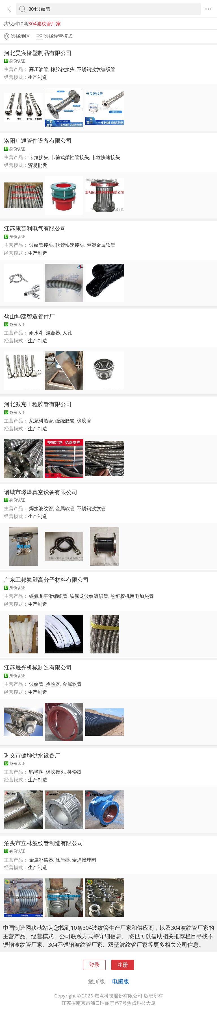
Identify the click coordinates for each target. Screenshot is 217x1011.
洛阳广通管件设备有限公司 (38, 140)
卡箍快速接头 (105, 157)
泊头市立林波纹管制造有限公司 (43, 843)
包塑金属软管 (100, 245)
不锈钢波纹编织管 (96, 69)
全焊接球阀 (84, 859)
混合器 (53, 332)
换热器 (53, 684)
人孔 (67, 332)
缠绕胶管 (65, 420)
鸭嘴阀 (36, 771)
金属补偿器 (41, 859)
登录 (94, 964)
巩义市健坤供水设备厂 (32, 755)
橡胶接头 (55, 771)
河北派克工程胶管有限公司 (38, 404)
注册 (122, 964)
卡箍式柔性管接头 (70, 157)
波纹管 (36, 684)
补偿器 (74, 771)
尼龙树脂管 (41, 420)
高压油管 (38, 69)
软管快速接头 (69, 245)
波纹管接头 (41, 245)
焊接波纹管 (41, 508)
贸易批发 (37, 165)
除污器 (62, 859)
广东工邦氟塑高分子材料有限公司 (46, 579)
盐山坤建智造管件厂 (29, 316)
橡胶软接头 (63, 69)
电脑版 (120, 981)
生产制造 (37, 77)
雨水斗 (36, 332)
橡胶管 (84, 420)
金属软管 (65, 508)
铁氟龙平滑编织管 (48, 596)
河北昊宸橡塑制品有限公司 (38, 53)
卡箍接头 (38, 157)
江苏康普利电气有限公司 (35, 228)
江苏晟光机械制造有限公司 (38, 667)
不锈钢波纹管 (91, 508)
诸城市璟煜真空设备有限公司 (40, 492)
